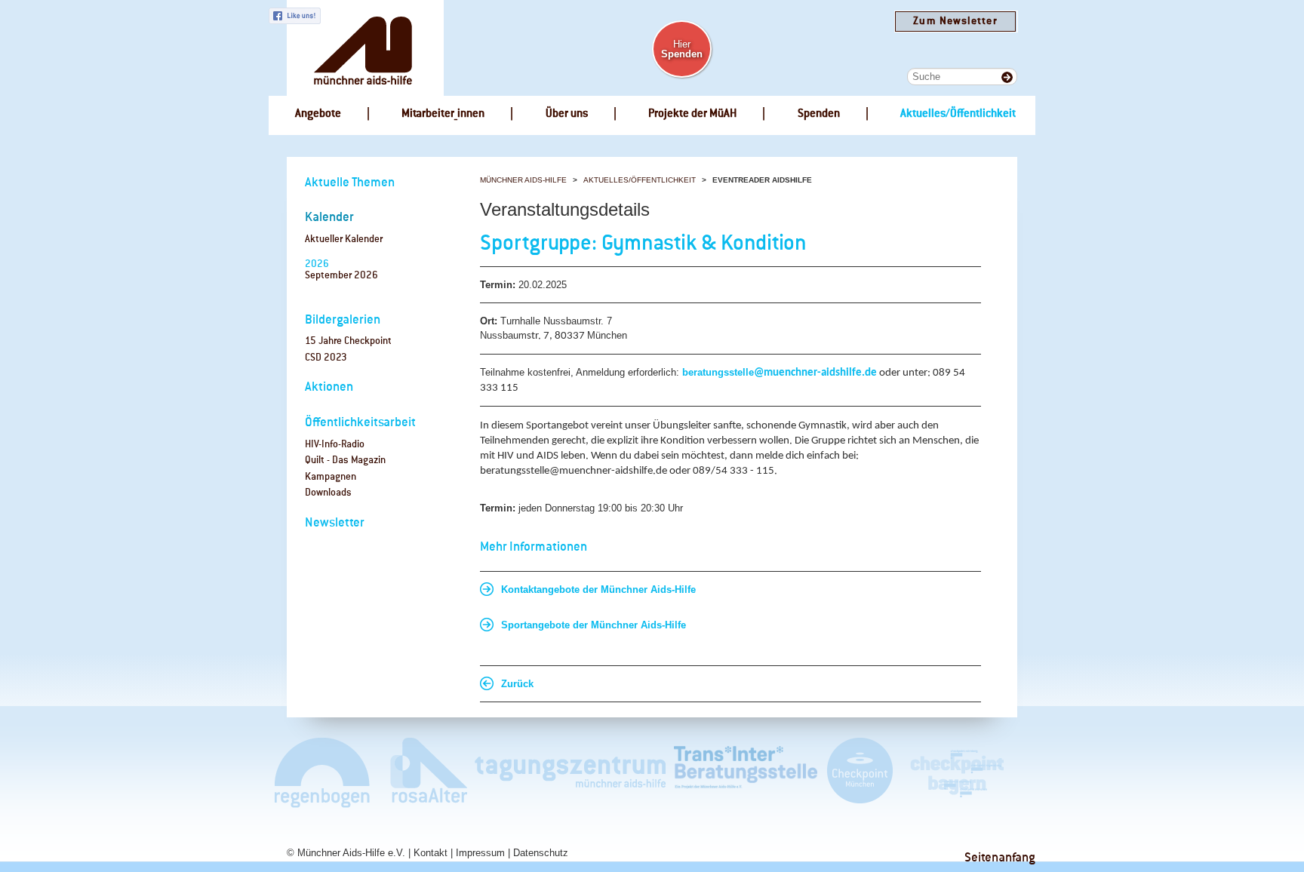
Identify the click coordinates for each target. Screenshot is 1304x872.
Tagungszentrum (570, 772)
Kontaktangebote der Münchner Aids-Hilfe (598, 589)
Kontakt (430, 852)
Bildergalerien (342, 320)
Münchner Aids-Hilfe (523, 180)
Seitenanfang (999, 858)
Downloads (328, 493)
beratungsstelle (718, 372)
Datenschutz (540, 852)
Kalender (329, 217)
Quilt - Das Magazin (345, 460)
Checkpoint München (859, 772)
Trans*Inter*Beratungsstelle (745, 772)
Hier (682, 49)
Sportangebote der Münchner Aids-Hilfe (593, 625)
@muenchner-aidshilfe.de (815, 373)
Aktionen (329, 387)
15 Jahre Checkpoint (348, 341)
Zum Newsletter (955, 21)
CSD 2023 (326, 358)
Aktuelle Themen (350, 183)
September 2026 (341, 275)
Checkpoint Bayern (956, 772)
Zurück (517, 683)
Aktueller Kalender (344, 239)
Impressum (480, 852)
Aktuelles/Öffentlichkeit (639, 180)
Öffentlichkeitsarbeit (360, 423)
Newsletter (334, 523)
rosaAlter (422, 772)
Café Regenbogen (323, 772)
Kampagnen (330, 477)
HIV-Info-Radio (334, 444)
